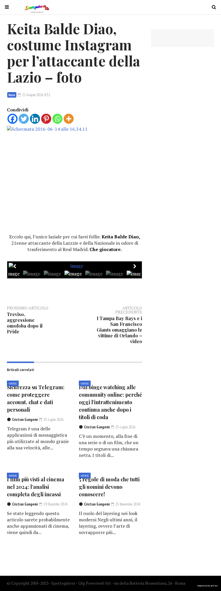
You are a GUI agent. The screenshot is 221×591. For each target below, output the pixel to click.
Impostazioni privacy (207, 585)
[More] (69, 119)
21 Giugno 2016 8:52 (35, 94)
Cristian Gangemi (25, 419)
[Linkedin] (35, 119)
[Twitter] (24, 119)
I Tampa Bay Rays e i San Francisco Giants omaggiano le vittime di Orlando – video (119, 329)
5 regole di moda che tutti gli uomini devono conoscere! (109, 487)
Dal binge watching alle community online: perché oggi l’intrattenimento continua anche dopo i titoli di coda (110, 402)
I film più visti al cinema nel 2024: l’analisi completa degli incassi (35, 487)
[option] (74, 266)
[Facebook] (12, 119)
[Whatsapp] (57, 119)
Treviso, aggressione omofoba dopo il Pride (25, 323)
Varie (11, 95)
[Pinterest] (46, 119)
